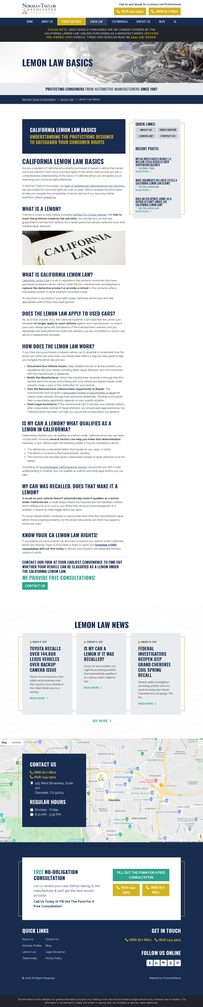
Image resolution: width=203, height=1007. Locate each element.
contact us (49, 197)
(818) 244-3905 (132, 11)
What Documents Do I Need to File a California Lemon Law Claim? (156, 181)
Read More (142, 171)
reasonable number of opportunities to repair (89, 392)
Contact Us (143, 21)
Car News (143, 168)
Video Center (168, 130)
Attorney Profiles (32, 945)
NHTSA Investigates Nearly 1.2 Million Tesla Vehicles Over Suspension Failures (153, 162)
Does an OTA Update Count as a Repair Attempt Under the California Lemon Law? (154, 202)
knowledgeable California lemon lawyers (63, 467)
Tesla (151, 168)
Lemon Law (96, 21)
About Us (47, 21)
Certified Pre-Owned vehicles (89, 214)
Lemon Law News (71, 21)
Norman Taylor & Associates (39, 99)
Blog (162, 21)
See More (100, 721)
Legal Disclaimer (55, 951)
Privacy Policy (54, 958)
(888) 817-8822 (167, 11)
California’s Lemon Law (35, 280)
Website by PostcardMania (165, 978)
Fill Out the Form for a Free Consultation (141, 875)
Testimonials (120, 21)
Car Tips (142, 186)
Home (30, 21)
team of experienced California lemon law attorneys (94, 185)
